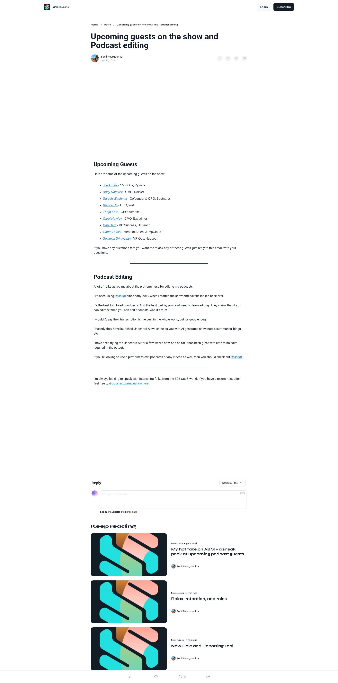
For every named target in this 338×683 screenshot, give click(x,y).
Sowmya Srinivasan (117, 238)
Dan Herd (109, 225)
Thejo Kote (110, 212)
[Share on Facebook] (220, 58)
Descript (120, 296)
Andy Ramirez (113, 192)
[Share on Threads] (236, 58)
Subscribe (116, 511)
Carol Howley (112, 218)
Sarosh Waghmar (115, 198)
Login (103, 511)
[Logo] (47, 7)
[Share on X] (228, 58)
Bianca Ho (110, 205)
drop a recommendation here (128, 383)
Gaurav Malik (112, 232)
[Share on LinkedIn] (244, 58)
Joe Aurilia (110, 185)
